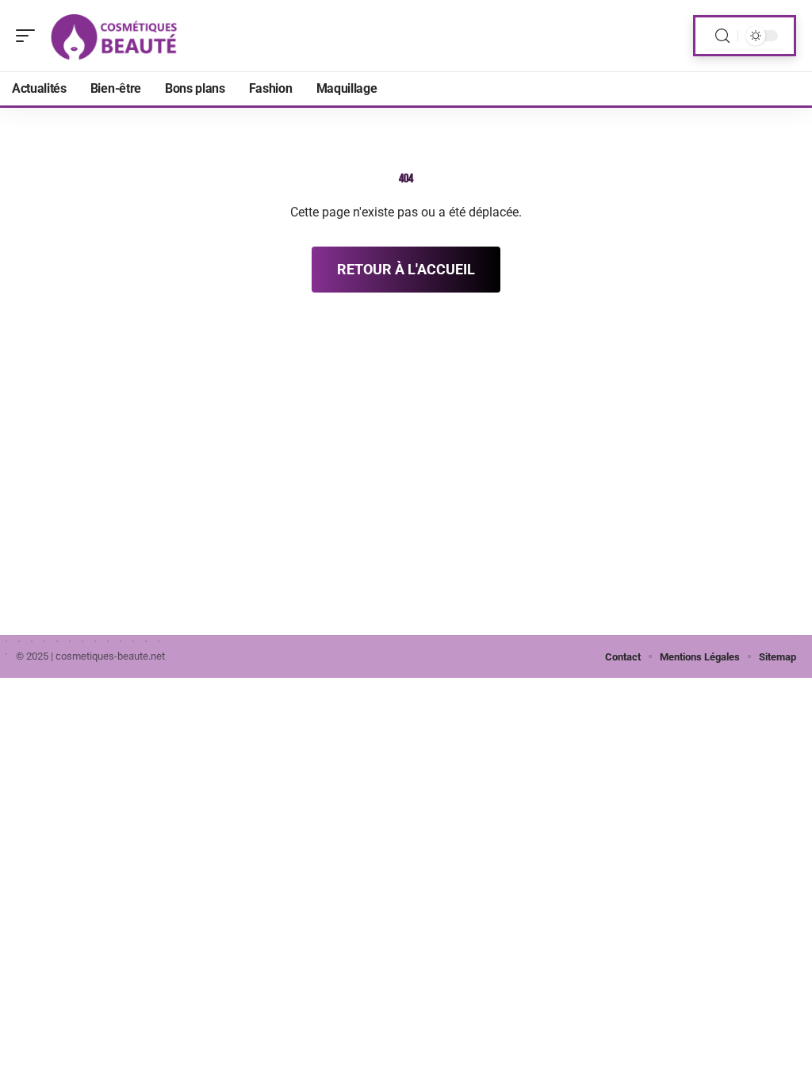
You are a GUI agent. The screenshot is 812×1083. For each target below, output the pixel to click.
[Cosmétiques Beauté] (114, 35)
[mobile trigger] (29, 35)
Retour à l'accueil (406, 269)
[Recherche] (722, 36)
